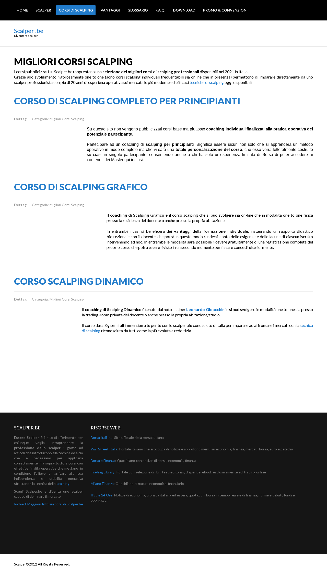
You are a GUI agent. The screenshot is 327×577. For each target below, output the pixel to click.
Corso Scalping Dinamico (79, 281)
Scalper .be (28, 30)
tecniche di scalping (207, 82)
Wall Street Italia (104, 449)
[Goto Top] (310, 565)
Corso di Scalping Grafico (81, 186)
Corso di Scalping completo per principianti (127, 100)
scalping (62, 483)
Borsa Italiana (101, 437)
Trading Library (102, 472)
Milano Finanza (102, 483)
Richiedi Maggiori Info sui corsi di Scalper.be (48, 504)
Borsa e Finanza (103, 460)
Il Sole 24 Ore (101, 495)
